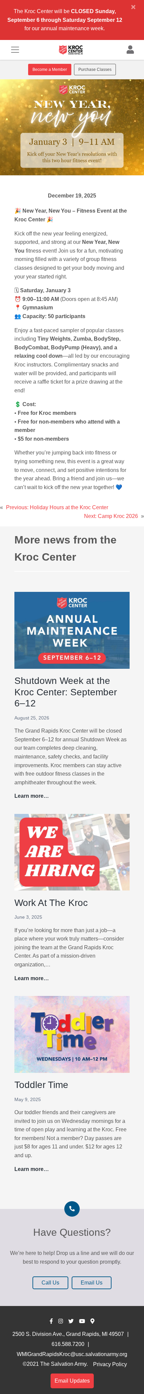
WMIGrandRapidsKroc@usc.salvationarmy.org (72, 1354)
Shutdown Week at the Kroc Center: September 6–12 (65, 692)
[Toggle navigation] (15, 50)
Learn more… (31, 796)
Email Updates (72, 1381)
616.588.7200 (68, 1344)
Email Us (91, 1283)
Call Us (50, 1283)
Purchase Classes (95, 69)
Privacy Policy (110, 1364)
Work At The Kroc (51, 903)
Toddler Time (41, 1085)
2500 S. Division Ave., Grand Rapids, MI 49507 (68, 1334)
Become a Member (49, 69)
